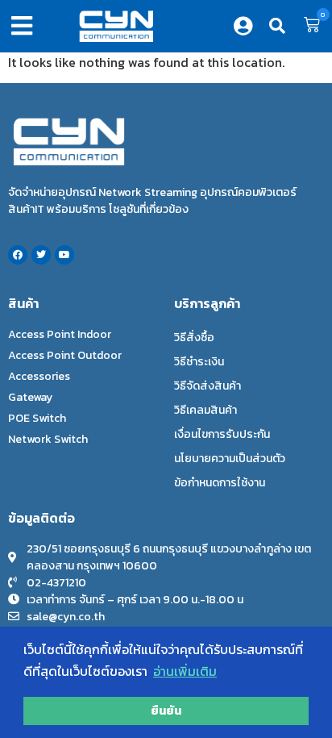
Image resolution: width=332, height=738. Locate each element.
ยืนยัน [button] (166, 710)
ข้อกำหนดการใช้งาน (219, 482)
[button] (25, 26)
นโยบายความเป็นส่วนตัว (229, 458)
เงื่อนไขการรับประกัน (222, 434)
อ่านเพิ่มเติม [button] (185, 671)
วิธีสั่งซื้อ (194, 337)
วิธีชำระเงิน (199, 361)
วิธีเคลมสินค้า (205, 410)
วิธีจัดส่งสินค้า (207, 385)
